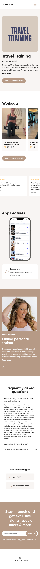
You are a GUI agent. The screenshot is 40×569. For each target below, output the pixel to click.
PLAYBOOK (24, 524)
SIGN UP (31, 497)
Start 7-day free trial (14, 81)
